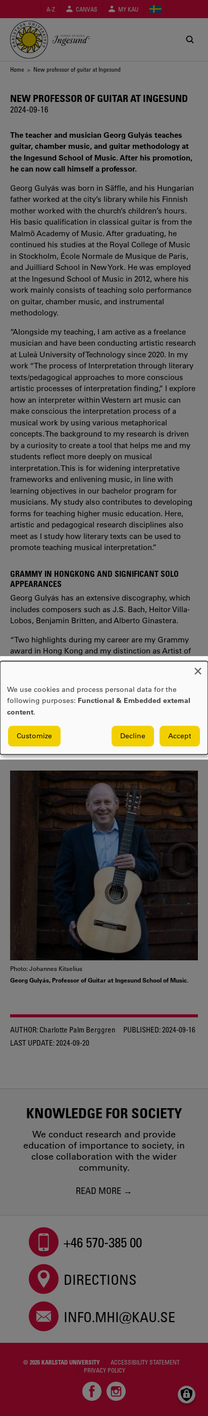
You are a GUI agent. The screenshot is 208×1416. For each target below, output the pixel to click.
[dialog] (104, 707)
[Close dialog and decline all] (198, 667)
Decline (132, 736)
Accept (179, 736)
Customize (34, 736)
